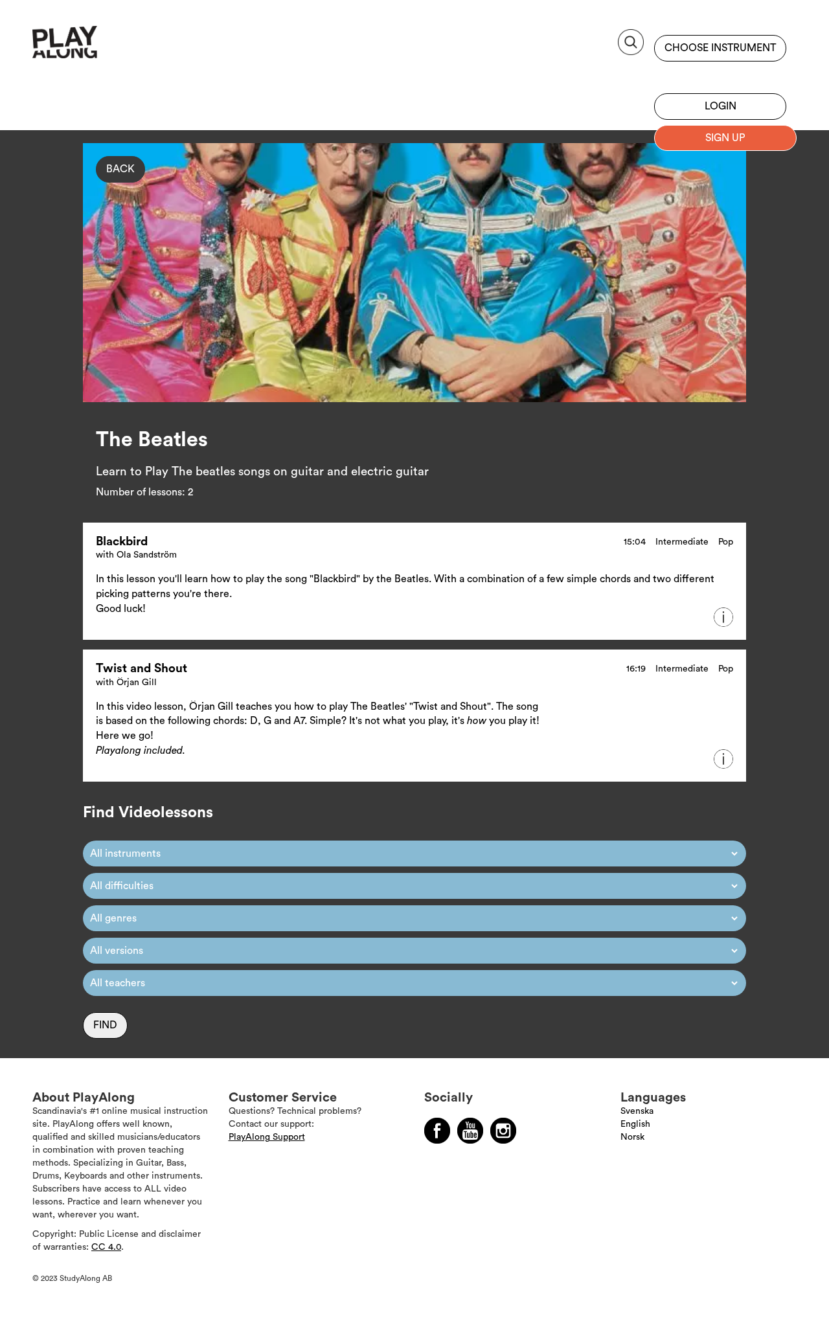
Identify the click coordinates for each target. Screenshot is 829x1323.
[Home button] (93, 47)
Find (105, 1025)
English (635, 1124)
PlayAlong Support (267, 1137)
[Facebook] (437, 1131)
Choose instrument (720, 48)
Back (120, 169)
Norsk (632, 1137)
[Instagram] (503, 1131)
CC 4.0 (106, 1247)
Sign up (720, 74)
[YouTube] (470, 1131)
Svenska (636, 1111)
